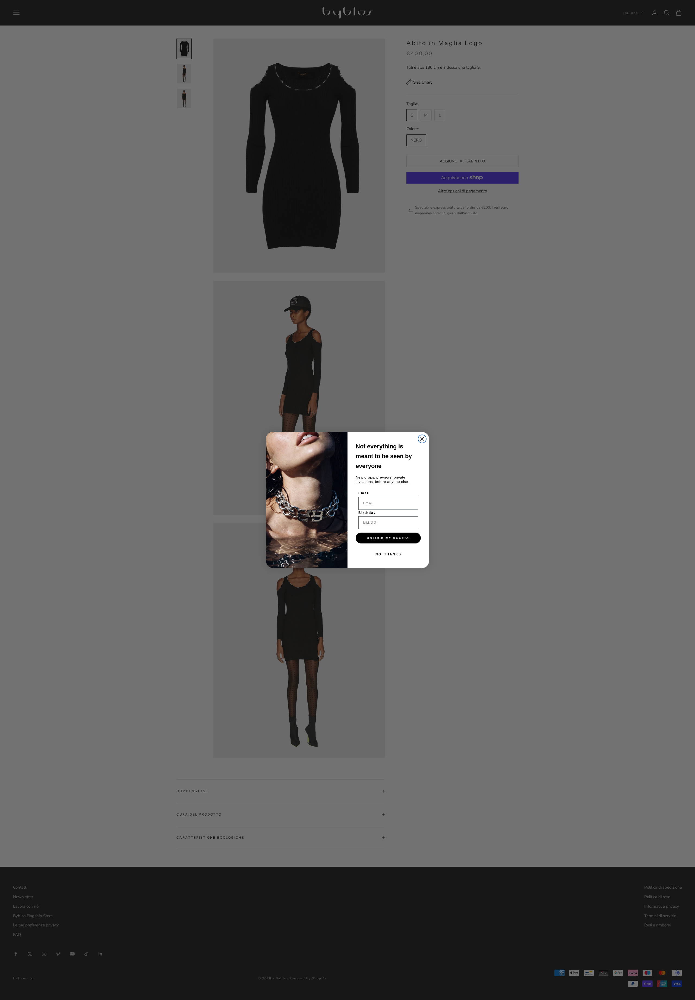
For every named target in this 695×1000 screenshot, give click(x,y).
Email (364, 493)
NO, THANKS (388, 554)
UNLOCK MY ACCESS (388, 538)
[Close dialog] (422, 439)
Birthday (367, 513)
